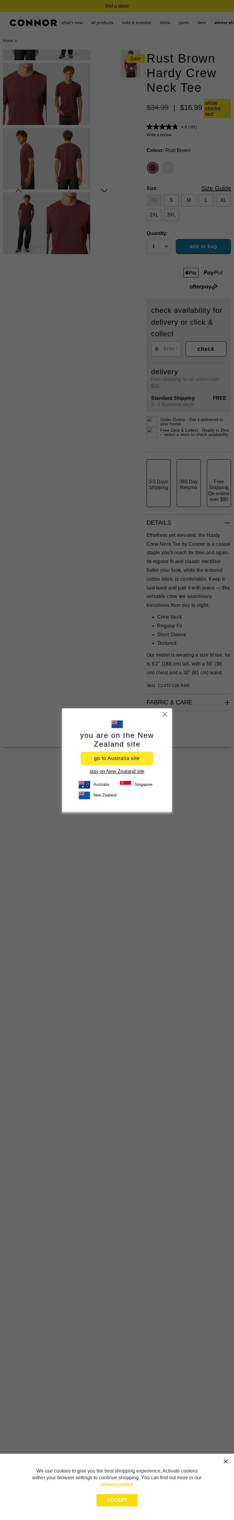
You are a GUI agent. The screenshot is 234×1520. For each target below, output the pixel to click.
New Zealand (105, 795)
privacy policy (117, 1484)
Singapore (143, 784)
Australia (101, 784)
